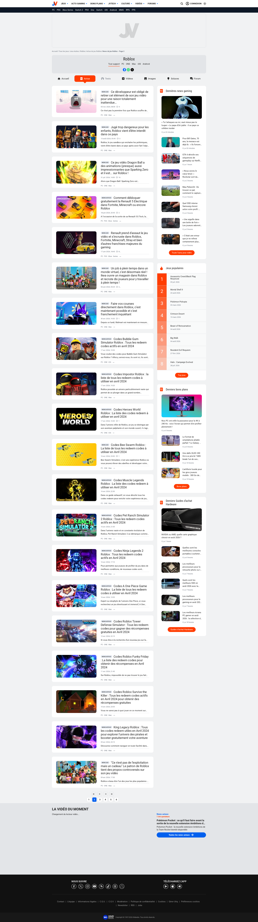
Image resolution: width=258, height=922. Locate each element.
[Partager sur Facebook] (124, 69)
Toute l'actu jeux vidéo (182, 252)
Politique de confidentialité (143, 901)
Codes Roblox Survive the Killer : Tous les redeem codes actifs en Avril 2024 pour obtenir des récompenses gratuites (124, 697)
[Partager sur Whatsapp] (128, 69)
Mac (134, 64)
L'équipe (71, 901)
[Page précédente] (99, 794)
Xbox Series (67, 10)
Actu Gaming (78, 3)
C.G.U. (102, 901)
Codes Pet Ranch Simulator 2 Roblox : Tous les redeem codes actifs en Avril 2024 (125, 519)
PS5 (58, 10)
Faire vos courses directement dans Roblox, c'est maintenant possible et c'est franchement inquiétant (121, 309)
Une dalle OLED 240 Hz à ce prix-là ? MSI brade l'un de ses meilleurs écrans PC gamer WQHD (191, 456)
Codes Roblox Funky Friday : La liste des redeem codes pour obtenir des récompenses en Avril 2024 (124, 662)
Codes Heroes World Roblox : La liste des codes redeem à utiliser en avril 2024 (124, 413)
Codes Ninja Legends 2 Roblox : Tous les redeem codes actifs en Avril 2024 (122, 554)
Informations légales (87, 901)
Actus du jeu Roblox (93, 51)
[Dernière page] (111, 794)
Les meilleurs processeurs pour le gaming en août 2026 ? (191, 599)
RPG (128, 10)
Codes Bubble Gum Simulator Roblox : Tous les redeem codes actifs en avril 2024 (124, 342)
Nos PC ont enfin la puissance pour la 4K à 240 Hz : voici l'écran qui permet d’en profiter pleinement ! (181, 424)
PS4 (87, 10)
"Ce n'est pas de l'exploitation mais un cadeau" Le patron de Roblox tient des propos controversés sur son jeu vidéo (125, 768)
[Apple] (172, 886)
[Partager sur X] (132, 69)
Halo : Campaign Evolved (181, 362)
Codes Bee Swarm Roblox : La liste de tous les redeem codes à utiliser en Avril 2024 (123, 448)
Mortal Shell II (176, 289)
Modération (122, 901)
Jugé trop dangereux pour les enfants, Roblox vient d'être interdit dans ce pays (125, 130)
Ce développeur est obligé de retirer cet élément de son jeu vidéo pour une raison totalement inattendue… (124, 97)
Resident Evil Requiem (180, 350)
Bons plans (96, 3)
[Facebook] (73, 886)
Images (152, 78)
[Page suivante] (105, 794)
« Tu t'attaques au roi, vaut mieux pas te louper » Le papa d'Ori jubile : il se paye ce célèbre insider (180, 125)
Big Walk (174, 338)
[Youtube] (94, 886)
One (92, 10)
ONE (128, 64)
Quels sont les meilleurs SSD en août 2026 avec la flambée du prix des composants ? (191, 583)
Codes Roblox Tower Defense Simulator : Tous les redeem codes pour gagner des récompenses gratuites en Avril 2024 (125, 627)
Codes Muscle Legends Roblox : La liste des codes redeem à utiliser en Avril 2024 (124, 484)
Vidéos (138, 3)
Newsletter (123, 905)
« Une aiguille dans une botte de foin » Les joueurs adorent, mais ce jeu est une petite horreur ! (191, 222)
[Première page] (94, 794)
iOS (106, 10)
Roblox (82, 51)
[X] (80, 886)
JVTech (112, 3)
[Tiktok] (108, 886)
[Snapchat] (121, 886)
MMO (121, 10)
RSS (133, 905)
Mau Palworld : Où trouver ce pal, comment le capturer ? (191, 190)
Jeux (63, 3)
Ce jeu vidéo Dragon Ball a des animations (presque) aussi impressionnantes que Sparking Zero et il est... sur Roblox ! (124, 168)
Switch (99, 10)
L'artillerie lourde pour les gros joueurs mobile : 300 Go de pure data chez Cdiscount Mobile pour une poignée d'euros (192, 472)
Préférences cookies (190, 901)
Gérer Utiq (173, 901)
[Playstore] (165, 886)
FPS (133, 10)
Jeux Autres (74, 51)
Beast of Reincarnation (180, 326)
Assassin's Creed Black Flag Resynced (183, 277)
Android (113, 10)
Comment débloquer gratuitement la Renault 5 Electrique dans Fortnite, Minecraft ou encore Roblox (124, 203)
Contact (60, 901)
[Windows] (179, 886)
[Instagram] (87, 886)
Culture (125, 3)
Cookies (162, 901)
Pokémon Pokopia (178, 302)
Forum (197, 78)
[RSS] (101, 886)
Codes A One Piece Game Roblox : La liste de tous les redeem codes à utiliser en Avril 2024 (124, 589)
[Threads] (115, 886)
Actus (87, 78)
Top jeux (181, 375)
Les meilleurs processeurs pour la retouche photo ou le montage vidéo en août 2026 (191, 567)
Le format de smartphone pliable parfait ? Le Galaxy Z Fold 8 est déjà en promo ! (191, 440)
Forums (152, 3)
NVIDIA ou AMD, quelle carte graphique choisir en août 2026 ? (179, 536)
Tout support (114, 64)
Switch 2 (79, 10)
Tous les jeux (64, 51)
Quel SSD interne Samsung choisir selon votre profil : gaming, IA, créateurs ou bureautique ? (191, 206)
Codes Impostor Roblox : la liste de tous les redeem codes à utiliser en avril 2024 (124, 378)
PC (53, 10)
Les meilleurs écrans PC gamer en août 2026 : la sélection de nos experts (192, 615)
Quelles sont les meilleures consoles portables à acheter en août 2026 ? (191, 551)
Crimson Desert (177, 314)
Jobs (140, 905)
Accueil (55, 51)
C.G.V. (111, 901)
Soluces (175, 78)
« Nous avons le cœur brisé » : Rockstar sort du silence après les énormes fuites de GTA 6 (190, 174)
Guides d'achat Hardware (182, 629)
